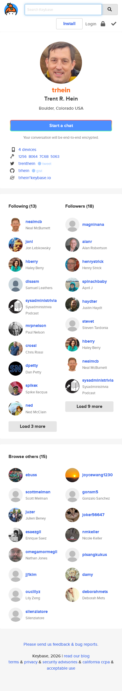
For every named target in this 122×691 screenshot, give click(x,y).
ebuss (31, 475)
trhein (23, 170)
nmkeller (90, 532)
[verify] (113, 23)
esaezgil (33, 532)
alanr (87, 241)
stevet (88, 321)
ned (29, 405)
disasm (32, 281)
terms (14, 662)
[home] (11, 8)
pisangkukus (94, 554)
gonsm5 (90, 492)
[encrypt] (103, 23)
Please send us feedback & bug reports (60, 644)
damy (87, 574)
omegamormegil (41, 552)
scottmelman (38, 492)
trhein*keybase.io (34, 178)
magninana (93, 224)
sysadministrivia (41, 300)
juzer (30, 512)
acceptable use (61, 668)
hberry (32, 261)
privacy (30, 662)
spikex (32, 385)
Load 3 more (32, 426)
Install (69, 23)
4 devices (27, 149)
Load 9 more (89, 406)
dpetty (32, 365)
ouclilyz (33, 591)
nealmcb (34, 221)
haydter (89, 301)
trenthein (26, 163)
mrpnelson (36, 325)
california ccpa (96, 662)
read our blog (77, 656)
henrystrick (93, 261)
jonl (29, 241)
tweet (46, 163)
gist (38, 170)
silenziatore (37, 611)
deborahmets (95, 591)
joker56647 (93, 515)
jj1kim (31, 574)
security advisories (60, 662)
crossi (31, 345)
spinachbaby (94, 281)
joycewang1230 (97, 475)
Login (90, 24)
